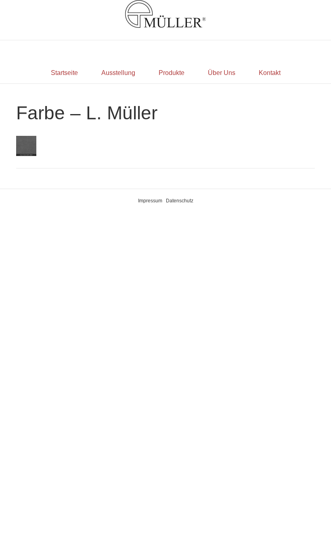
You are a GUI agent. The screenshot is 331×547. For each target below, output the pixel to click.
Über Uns (221, 72)
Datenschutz (179, 201)
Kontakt (270, 72)
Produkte (171, 72)
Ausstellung (118, 72)
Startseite (64, 72)
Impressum (150, 201)
